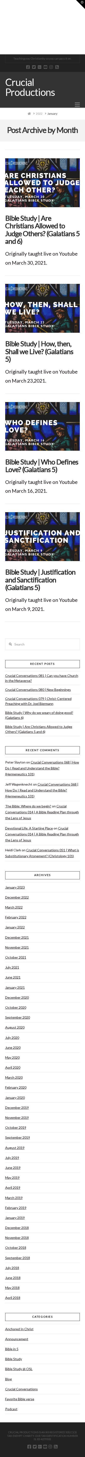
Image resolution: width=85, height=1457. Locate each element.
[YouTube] (45, 67)
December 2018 (17, 1228)
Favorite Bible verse (19, 1399)
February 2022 (15, 917)
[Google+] (39, 67)
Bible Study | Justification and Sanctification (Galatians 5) (40, 579)
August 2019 (15, 1148)
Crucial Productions (30, 87)
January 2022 (15, 927)
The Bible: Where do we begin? (28, 806)
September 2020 (17, 1017)
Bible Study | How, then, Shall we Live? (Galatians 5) (39, 351)
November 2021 (17, 947)
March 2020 (14, 1077)
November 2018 (17, 1238)
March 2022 (14, 907)
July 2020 (12, 1037)
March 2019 (14, 1198)
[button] (77, 105)
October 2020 (15, 1007)
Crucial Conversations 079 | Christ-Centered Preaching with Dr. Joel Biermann (38, 701)
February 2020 (15, 1087)
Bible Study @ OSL (19, 1369)
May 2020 (12, 1057)
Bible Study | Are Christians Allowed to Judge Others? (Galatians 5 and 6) (42, 229)
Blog (8, 1379)
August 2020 (15, 1027)
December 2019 (17, 1108)
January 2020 (15, 1098)
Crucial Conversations (21, 1389)
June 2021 (13, 977)
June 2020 (13, 1047)
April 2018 (12, 1298)
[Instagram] (51, 67)
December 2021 (17, 937)
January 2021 (15, 987)
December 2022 (17, 897)
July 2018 (12, 1268)
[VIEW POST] (42, 182)
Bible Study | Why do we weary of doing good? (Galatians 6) (39, 715)
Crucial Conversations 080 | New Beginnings (38, 690)
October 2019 (15, 1127)
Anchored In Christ (19, 1329)
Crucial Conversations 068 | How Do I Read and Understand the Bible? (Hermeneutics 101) (42, 768)
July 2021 (12, 967)
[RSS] (57, 67)
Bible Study (13, 1359)
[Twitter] (34, 67)
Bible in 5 (11, 1349)
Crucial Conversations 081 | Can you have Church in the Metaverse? (41, 678)
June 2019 (13, 1168)
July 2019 (12, 1158)
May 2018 (12, 1288)
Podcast (11, 1409)
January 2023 (15, 887)
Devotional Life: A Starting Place (29, 828)
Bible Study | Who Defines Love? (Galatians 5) (41, 465)
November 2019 (17, 1117)
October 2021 (15, 957)
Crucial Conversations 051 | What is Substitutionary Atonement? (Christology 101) (42, 853)
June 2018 (13, 1278)
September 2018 (17, 1258)
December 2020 (17, 997)
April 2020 (12, 1067)
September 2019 (17, 1137)
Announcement (16, 1339)
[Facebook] (28, 67)
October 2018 (15, 1248)
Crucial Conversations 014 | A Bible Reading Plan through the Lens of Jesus (42, 812)
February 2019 (15, 1208)
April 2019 (12, 1187)
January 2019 (15, 1218)
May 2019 (12, 1178)
